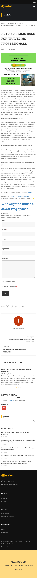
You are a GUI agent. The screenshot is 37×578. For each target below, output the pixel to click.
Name (4, 220)
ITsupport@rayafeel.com (11, 484)
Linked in (26, 196)
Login (34, 2)
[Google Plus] (11, 306)
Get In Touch (18, 569)
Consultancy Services (7, 517)
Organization (6, 249)
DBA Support (5, 514)
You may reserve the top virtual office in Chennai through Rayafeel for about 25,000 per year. (16, 462)
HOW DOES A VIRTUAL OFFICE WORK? (21, 340)
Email (4, 239)
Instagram (19, 196)
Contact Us (4, 532)
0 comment (12, 49)
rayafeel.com (13, 541)
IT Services (4, 541)
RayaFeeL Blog (12, 23)
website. (30, 192)
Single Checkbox (10, 287)
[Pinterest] (19, 306)
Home (3, 23)
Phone (4, 230)
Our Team (4, 501)
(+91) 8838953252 (9, 481)
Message (5, 258)
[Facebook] (7, 306)
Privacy (3, 547)
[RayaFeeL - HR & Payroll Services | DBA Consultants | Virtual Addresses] (6, 6)
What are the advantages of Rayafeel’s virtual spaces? (17, 455)
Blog (20, 23)
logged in (11, 400)
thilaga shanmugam (18, 328)
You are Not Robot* (8, 281)
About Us (4, 498)
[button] (16, 387)
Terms (8, 547)
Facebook (12, 196)
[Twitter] (15, 306)
